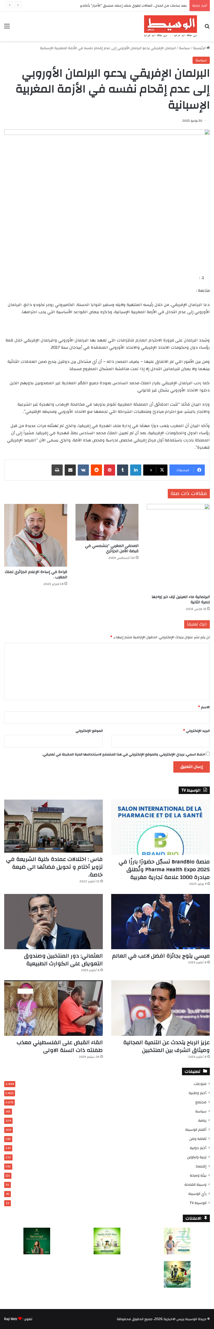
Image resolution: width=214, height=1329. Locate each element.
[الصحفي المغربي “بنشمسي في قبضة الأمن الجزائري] (107, 522)
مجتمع (200, 1102)
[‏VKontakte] (83, 470)
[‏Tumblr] (122, 470)
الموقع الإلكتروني (89, 730)
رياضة (202, 1120)
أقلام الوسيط (195, 1129)
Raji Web (10, 1319)
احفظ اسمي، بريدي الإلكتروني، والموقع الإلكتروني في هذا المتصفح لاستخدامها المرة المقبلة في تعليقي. (123, 754)
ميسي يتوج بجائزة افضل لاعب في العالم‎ (161, 956)
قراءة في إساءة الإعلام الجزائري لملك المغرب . (36, 574)
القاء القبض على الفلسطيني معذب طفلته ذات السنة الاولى (60, 1046)
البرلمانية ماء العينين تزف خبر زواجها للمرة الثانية (181, 599)
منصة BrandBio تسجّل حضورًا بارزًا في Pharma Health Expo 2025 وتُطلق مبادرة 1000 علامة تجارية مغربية (164, 869)
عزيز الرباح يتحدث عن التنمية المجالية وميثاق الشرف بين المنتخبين (166, 1046)
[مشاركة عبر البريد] (70, 470)
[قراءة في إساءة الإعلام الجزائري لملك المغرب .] (35, 535)
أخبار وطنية (197, 1093)
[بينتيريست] (109, 470)
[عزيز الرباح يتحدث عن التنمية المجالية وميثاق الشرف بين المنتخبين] (160, 1008)
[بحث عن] (207, 28)
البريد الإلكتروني (196, 730)
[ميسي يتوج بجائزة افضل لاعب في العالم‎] (160, 921)
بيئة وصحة (198, 1175)
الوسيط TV (197, 1203)
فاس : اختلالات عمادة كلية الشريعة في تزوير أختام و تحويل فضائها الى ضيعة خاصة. (54, 867)
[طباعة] (57, 470)
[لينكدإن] (135, 470)
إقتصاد (200, 1166)
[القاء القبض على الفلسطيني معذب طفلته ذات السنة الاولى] (53, 1008)
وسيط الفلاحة (195, 1184)
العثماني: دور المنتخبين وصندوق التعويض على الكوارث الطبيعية (63, 960)
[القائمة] (7, 28)
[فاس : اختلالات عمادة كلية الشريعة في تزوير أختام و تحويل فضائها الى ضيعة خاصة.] (53, 826)
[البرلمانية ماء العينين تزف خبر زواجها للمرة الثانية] (178, 548)
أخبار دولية (198, 1148)
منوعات (200, 1084)
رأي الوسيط (197, 1194)
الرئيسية (199, 48)
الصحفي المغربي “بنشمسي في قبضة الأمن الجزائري (111, 548)
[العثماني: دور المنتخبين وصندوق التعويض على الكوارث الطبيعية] (53, 921)
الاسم (204, 707)
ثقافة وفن (197, 1139)
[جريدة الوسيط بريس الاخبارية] (170, 26)
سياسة (184, 48)
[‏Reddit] (96, 470)
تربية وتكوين (196, 1157)
